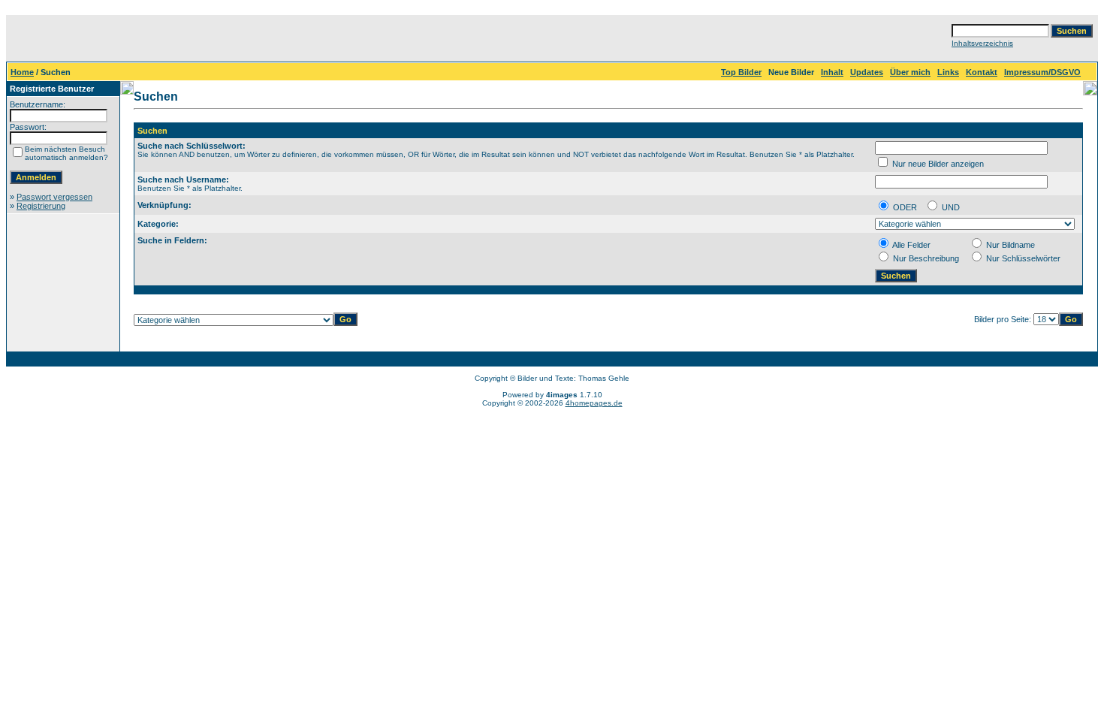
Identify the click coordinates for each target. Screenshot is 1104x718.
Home (22, 72)
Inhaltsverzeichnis (982, 43)
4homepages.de (594, 403)
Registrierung (41, 205)
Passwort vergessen (54, 196)
